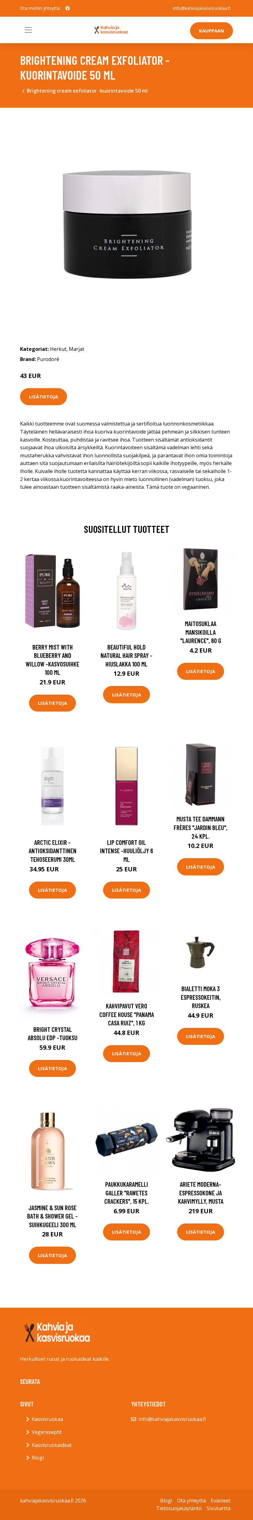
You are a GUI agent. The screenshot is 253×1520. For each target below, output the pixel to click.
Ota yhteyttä (191, 1500)
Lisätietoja (43, 396)
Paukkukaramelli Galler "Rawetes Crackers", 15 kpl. (126, 1192)
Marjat (76, 349)
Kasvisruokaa (47, 1419)
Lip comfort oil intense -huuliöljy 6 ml (126, 850)
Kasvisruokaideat (52, 1445)
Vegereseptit (47, 1432)
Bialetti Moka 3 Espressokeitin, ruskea (201, 997)
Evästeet (220, 1500)
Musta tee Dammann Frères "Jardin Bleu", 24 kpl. (200, 827)
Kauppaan (211, 30)
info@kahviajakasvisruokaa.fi (201, 8)
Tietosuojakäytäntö (179, 1508)
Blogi (38, 1457)
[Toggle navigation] (28, 30)
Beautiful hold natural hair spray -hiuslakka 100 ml (126, 655)
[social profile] (67, 8)
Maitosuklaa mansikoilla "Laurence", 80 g (200, 632)
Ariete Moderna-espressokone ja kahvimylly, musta (200, 1192)
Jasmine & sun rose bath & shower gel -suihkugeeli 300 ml (52, 1216)
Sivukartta (218, 1508)
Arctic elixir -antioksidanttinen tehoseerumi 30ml (53, 850)
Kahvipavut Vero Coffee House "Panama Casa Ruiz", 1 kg (126, 1014)
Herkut (58, 349)
